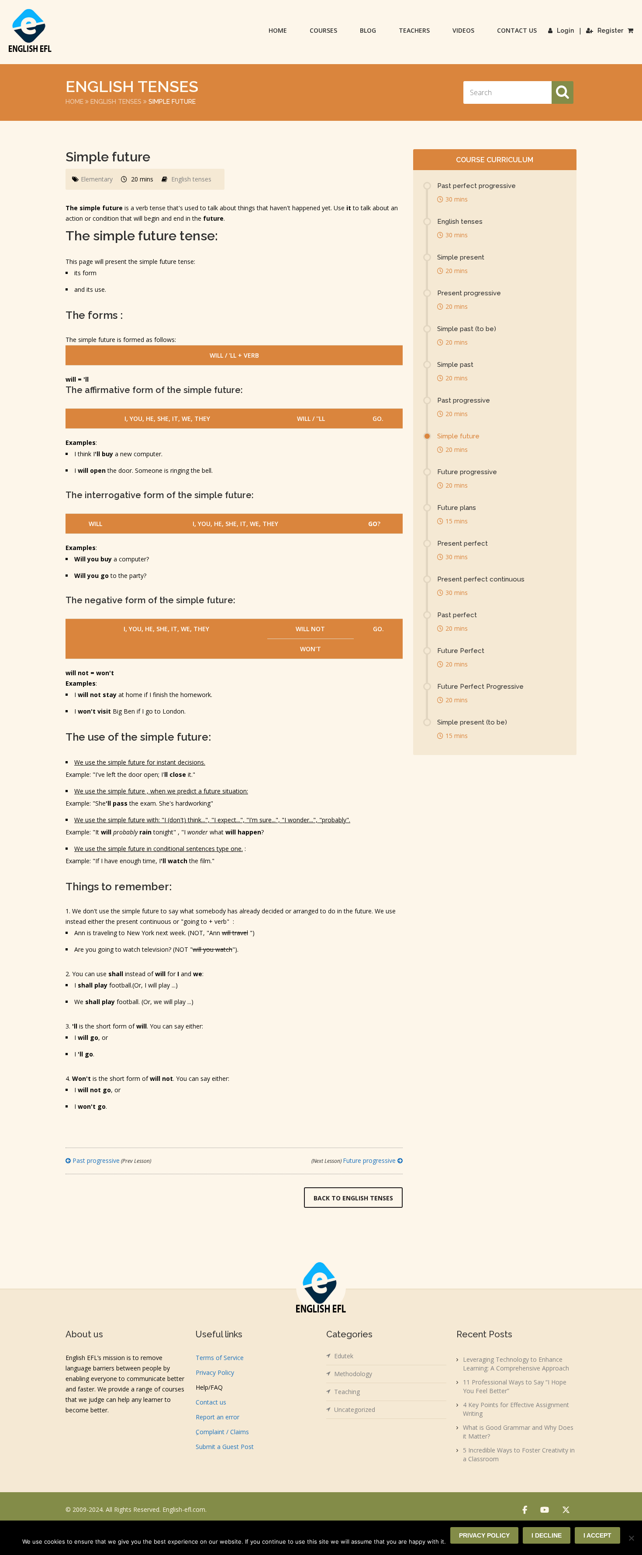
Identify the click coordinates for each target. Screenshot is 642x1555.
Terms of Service (220, 1357)
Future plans (456, 508)
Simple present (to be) (472, 722)
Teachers (414, 30)
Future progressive (354, 1160)
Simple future (458, 436)
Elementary (97, 179)
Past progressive (111, 1160)
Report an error (217, 1417)
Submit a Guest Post (225, 1446)
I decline (547, 1535)
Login (565, 30)
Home (278, 30)
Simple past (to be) (466, 329)
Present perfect (462, 543)
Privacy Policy (215, 1372)
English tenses (116, 101)
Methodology (353, 1374)
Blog (368, 30)
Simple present (460, 257)
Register (610, 30)
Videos (463, 30)
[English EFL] (30, 30)
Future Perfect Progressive (480, 686)
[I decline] (631, 1538)
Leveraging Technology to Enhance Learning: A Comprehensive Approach (516, 1363)
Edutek (343, 1356)
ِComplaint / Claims (222, 1432)
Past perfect (457, 615)
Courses (323, 30)
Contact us (517, 30)
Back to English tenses (353, 1198)
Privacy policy (484, 1535)
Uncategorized (354, 1409)
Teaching (347, 1392)
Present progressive (469, 293)
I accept (597, 1535)
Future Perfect (460, 651)
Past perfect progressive (476, 186)
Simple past (455, 365)
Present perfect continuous (481, 579)
